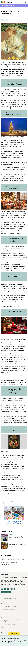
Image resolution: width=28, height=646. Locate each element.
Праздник (12, 501)
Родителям (20, 501)
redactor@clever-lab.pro (7, 566)
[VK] (2, 589)
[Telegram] (5, 589)
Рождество (5, 503)
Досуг (2, 9)
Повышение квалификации (7, 5)
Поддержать (6, 592)
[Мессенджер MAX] (14, 589)
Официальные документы (8, 606)
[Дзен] (8, 589)
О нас (2, 603)
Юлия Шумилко (4, 16)
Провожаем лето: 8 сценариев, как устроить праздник (17, 545)
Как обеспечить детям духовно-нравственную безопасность (17, 537)
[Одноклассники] (11, 589)
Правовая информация (7, 609)
